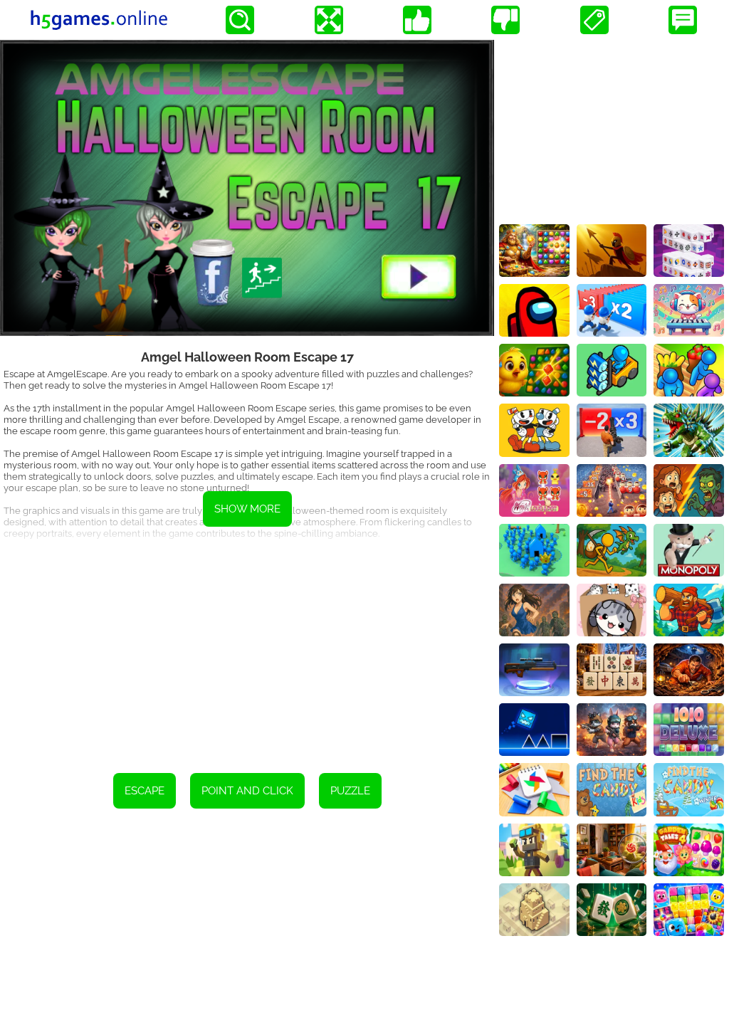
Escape (144, 790)
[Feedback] (682, 20)
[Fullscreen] (329, 20)
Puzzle (350, 790)
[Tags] (594, 20)
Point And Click (247, 790)
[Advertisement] (247, 652)
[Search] (240, 20)
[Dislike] (505, 20)
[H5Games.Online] (98, 20)
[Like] (417, 20)
